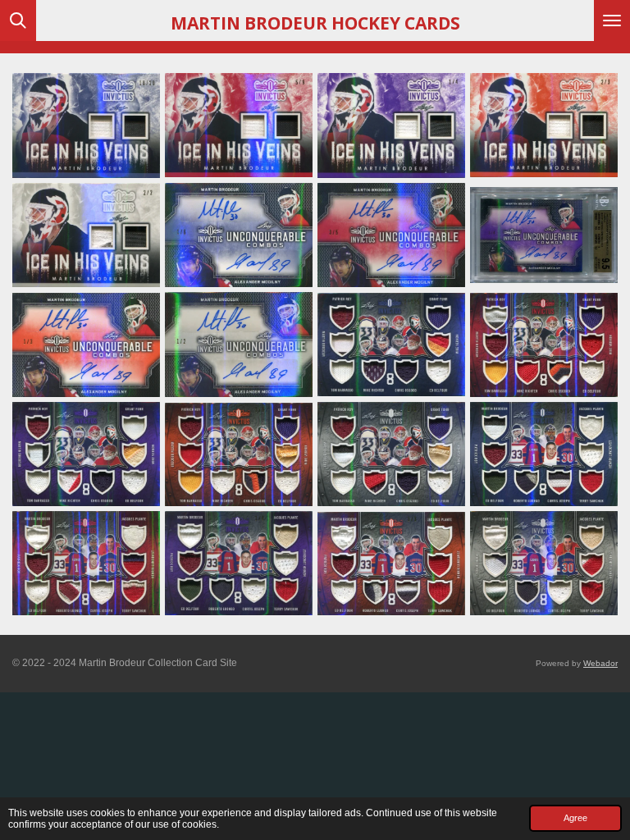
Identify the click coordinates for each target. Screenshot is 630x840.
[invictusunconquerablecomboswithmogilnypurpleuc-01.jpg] (544, 235)
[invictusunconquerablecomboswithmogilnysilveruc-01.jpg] (238, 344)
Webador (600, 663)
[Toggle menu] (612, 20)
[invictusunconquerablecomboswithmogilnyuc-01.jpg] (238, 235)
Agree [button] (575, 818)
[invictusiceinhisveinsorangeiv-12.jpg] (544, 125)
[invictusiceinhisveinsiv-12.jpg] (86, 125)
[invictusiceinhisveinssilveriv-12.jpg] (86, 235)
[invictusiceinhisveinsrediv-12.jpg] (238, 125)
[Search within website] (18, 20)
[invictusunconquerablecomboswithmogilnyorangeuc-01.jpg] (86, 344)
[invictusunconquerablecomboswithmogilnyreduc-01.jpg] (391, 235)
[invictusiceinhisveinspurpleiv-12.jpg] (391, 125)
